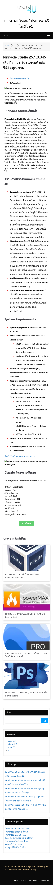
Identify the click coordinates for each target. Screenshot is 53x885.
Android (12, 741)
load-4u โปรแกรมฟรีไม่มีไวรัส (19, 838)
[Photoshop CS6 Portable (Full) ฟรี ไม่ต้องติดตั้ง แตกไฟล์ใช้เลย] (26, 676)
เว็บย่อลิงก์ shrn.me (13, 844)
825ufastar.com (14, 869)
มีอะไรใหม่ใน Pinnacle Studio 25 (19, 456)
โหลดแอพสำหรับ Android (16, 841)
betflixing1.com (28, 866)
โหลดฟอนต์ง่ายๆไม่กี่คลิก (16, 832)
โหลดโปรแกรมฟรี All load (17, 829)
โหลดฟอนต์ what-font (15, 835)
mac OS (11, 747)
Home (7, 45)
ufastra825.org (29, 869)
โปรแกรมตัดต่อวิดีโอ (19, 78)
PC (15, 45)
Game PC (12, 744)
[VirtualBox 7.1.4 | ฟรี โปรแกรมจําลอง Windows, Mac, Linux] (26, 558)
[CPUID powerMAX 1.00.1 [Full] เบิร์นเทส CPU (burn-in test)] (26, 597)
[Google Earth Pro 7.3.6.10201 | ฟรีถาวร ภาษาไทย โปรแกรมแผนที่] (26, 637)
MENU (5, 35)
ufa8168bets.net (13, 866)
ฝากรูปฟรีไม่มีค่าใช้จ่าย (15, 847)
